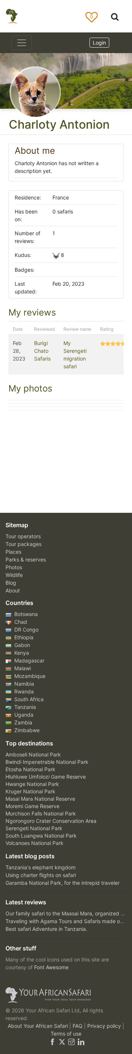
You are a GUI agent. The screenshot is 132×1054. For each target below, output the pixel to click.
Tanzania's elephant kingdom (41, 867)
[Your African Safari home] (66, 995)
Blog (11, 583)
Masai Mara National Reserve (40, 799)
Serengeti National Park (34, 828)
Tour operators (23, 536)
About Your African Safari (38, 1026)
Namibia (23, 684)
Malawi (22, 668)
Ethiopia (23, 637)
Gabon (21, 645)
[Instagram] (71, 1041)
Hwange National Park (32, 784)
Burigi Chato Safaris (42, 351)
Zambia (22, 722)
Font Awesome (51, 967)
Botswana (25, 614)
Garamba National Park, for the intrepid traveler (63, 883)
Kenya (21, 653)
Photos (14, 567)
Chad (20, 622)
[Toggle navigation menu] (21, 42)
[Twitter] (62, 1041)
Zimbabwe (26, 730)
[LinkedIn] (80, 1041)
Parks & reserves (26, 559)
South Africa (28, 699)
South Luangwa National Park (41, 835)
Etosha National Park (30, 769)
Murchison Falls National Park (41, 813)
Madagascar (28, 660)
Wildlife (14, 575)
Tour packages (23, 544)
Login (99, 42)
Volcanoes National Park (34, 843)
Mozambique (29, 676)
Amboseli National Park (33, 754)
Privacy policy (104, 1026)
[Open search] (114, 16)
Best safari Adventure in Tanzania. (46, 929)
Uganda (23, 715)
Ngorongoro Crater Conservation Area (51, 821)
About (13, 590)
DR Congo (25, 629)
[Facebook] (52, 1041)
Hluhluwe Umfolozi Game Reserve (46, 776)
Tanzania (24, 707)
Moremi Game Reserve (32, 806)
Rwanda (23, 691)
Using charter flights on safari (41, 875)
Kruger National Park (30, 791)
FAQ (78, 1026)
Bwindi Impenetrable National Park (47, 762)
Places (13, 552)
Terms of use (66, 1033)
